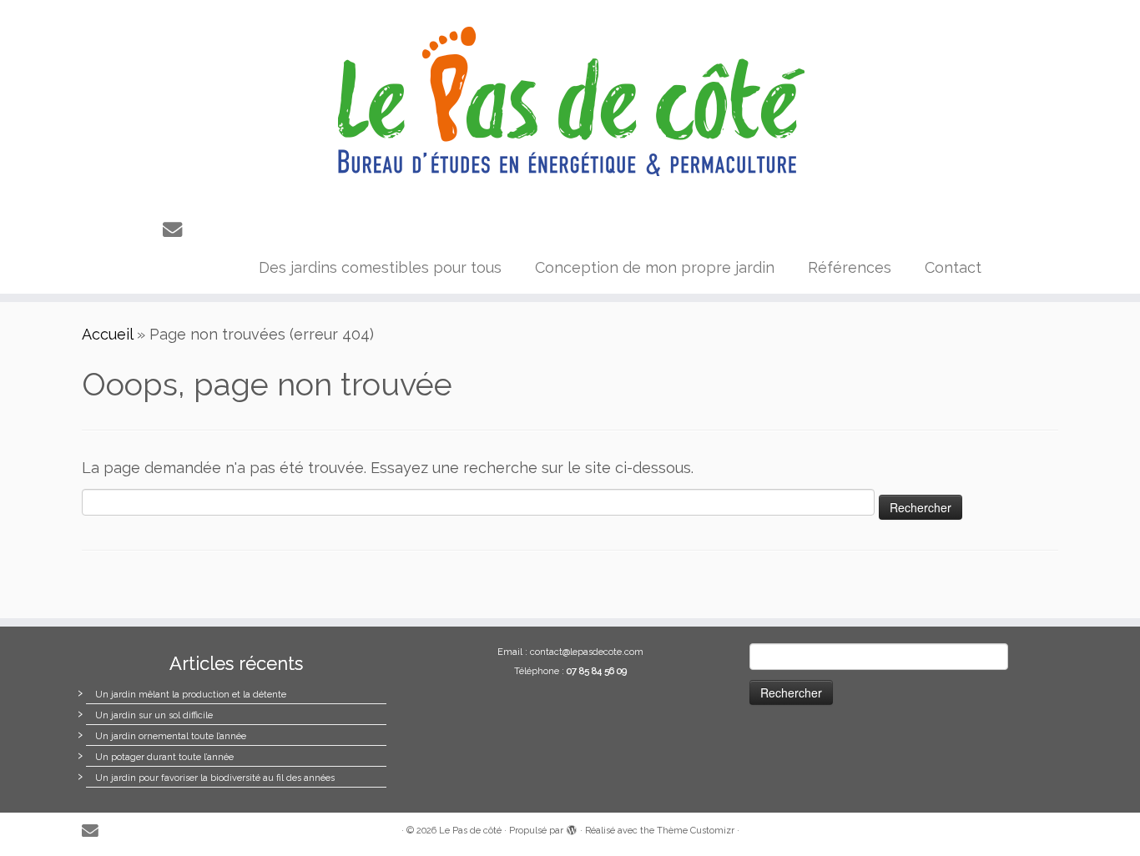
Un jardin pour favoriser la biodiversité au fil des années (215, 778)
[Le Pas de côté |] (570, 102)
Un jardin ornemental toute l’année (170, 736)
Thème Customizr (695, 830)
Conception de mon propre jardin (654, 267)
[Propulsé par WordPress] (572, 827)
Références (849, 267)
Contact (953, 267)
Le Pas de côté (470, 830)
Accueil (107, 334)
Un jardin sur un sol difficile (154, 715)
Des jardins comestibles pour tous (380, 267)
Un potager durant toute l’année (164, 757)
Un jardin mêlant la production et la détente (190, 694)
